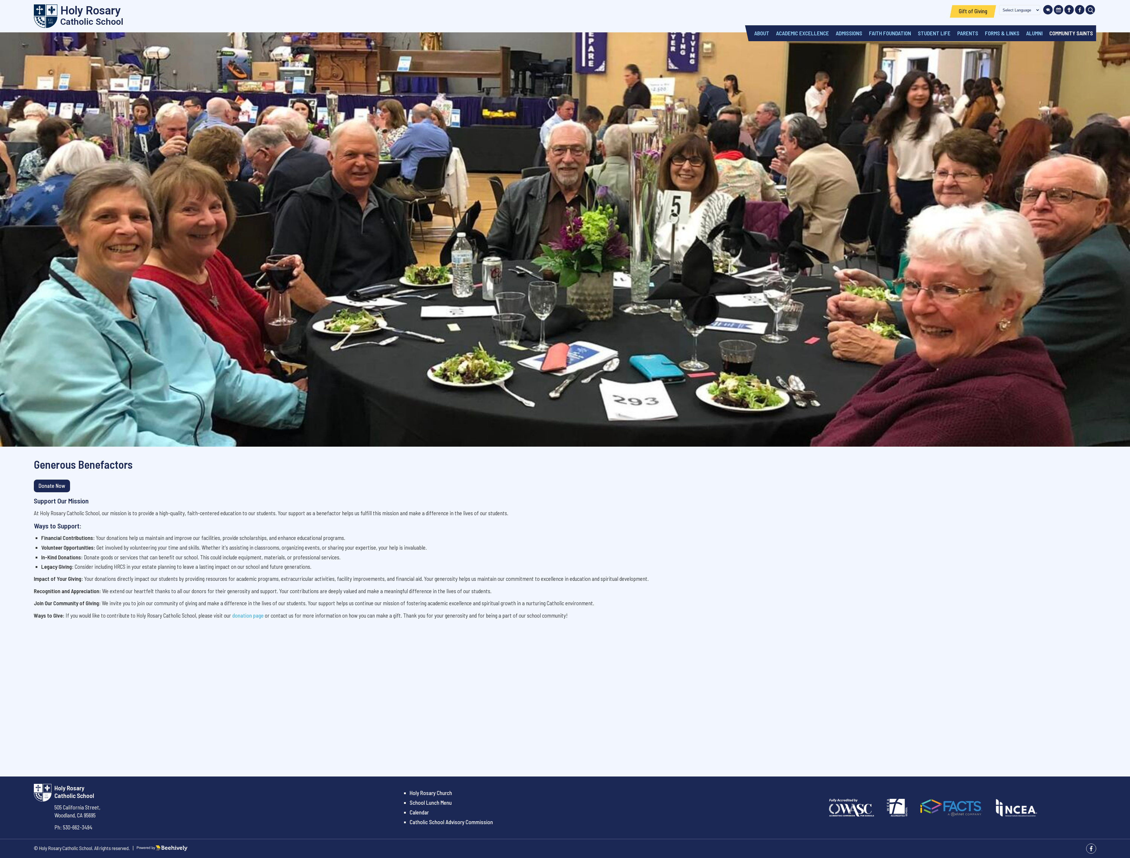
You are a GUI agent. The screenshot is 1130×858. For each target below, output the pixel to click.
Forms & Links (1002, 33)
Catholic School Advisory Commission (451, 822)
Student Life (934, 33)
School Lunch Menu (431, 802)
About (761, 33)
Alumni (1034, 33)
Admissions (849, 33)
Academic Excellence (802, 33)
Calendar (419, 812)
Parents (967, 33)
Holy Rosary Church (431, 792)
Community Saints (1071, 33)
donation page (248, 615)
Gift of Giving (973, 11)
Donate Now (52, 485)
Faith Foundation (890, 33)
